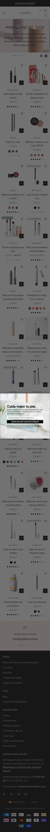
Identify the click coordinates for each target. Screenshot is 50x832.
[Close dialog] (47, 395)
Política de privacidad (28, 427)
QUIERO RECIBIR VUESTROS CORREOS (25, 422)
